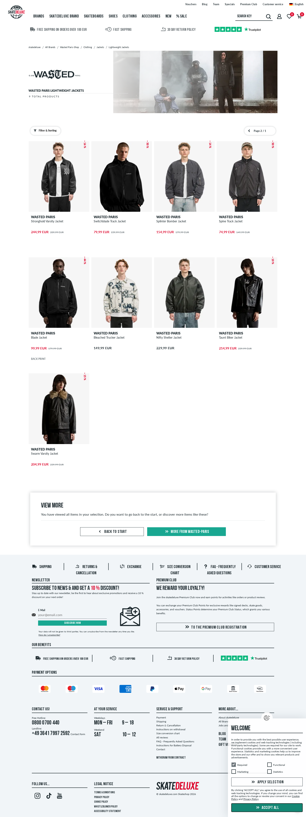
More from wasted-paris (189, 532)
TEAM (222, 739)
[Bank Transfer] (233, 689)
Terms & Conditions (104, 792)
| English (298, 4)
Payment (161, 717)
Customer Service (268, 567)
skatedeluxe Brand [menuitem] (64, 16)
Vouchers (190, 4)
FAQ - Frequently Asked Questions (175, 741)
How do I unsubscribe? (49, 635)
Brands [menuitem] (38, 16)
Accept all (270, 808)
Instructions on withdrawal (170, 729)
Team (216, 4)
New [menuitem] (168, 16)
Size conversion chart (168, 733)
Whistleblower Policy (106, 806)
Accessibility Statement (107, 811)
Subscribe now (72, 623)
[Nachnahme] (260, 689)
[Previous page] (249, 131)
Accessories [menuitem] (151, 16)
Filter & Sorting (48, 130)
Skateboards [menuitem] (94, 16)
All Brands (224, 721)
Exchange (134, 567)
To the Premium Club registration (219, 627)
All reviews (162, 737)
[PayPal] (153, 689)
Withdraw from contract (171, 757)
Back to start (115, 532)
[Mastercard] (45, 689)
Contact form (78, 734)
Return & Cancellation (168, 725)
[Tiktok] (48, 796)
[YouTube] (59, 796)
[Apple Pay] (180, 689)
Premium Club (248, 4)
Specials (230, 4)
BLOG (222, 734)
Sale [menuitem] (183, 16)
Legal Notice (103, 784)
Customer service (273, 4)
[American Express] (126, 689)
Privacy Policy (101, 797)
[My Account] (279, 16)
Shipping (45, 567)
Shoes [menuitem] (113, 16)
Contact (160, 749)
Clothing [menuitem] (130, 16)
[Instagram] (37, 796)
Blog (204, 4)
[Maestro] (72, 689)
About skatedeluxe (229, 717)
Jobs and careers (228, 725)
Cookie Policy (101, 801)
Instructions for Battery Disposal (174, 745)
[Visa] (99, 689)
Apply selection (270, 782)
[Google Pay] (207, 689)
